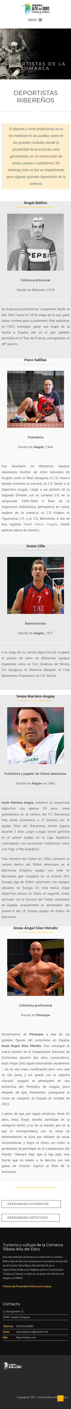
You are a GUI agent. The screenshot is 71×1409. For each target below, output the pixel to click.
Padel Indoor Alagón (40, 524)
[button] (32, 20)
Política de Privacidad (15, 1286)
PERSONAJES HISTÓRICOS (28, 1204)
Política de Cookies (40, 1286)
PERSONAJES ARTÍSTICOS (27, 1217)
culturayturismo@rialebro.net (32, 1331)
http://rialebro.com (26, 1337)
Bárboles (38, 290)
